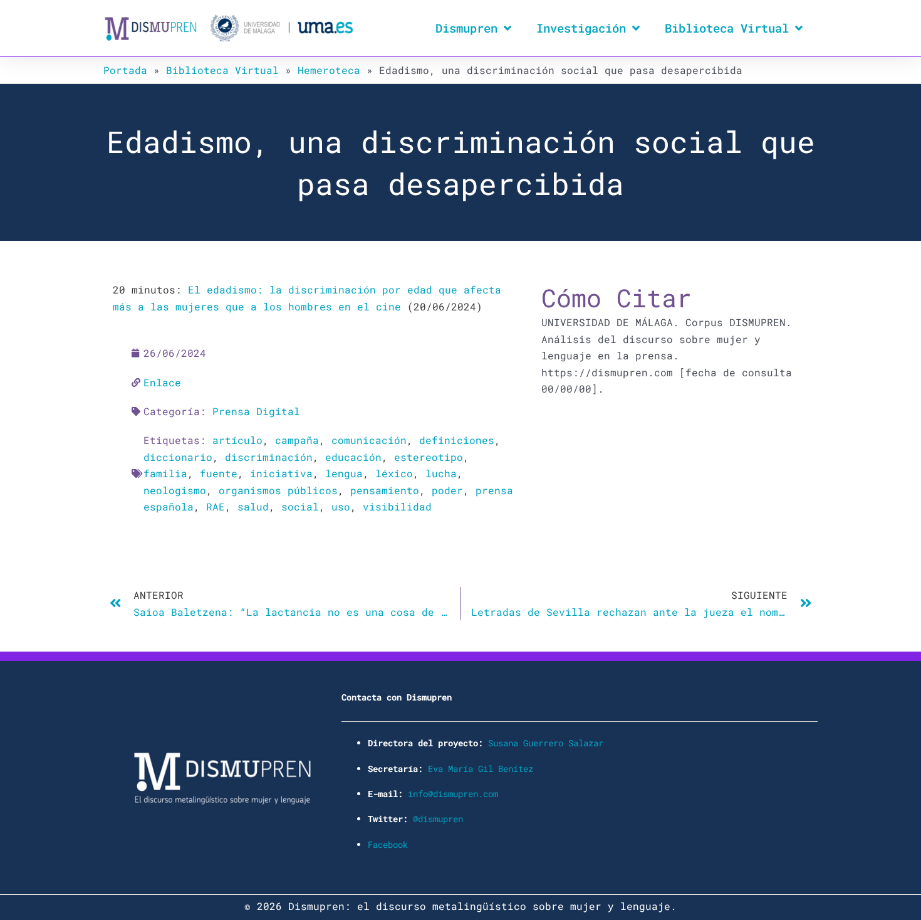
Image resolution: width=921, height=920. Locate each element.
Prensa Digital (256, 411)
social (300, 506)
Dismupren (466, 28)
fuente (218, 473)
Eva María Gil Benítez (480, 769)
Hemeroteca (329, 70)
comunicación (369, 440)
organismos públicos (278, 490)
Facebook (388, 844)
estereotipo (428, 456)
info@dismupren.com (453, 794)
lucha (441, 473)
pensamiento (384, 490)
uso (340, 506)
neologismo (174, 490)
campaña (297, 440)
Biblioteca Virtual (727, 28)
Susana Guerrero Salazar (545, 743)
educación (353, 456)
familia (165, 473)
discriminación (269, 456)
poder (447, 490)
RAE (215, 506)
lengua (344, 473)
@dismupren (438, 819)
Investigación (581, 28)
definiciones (456, 440)
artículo (237, 440)
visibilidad (397, 506)
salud (253, 506)
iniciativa (281, 473)
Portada (125, 70)
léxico (394, 473)
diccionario (177, 456)
